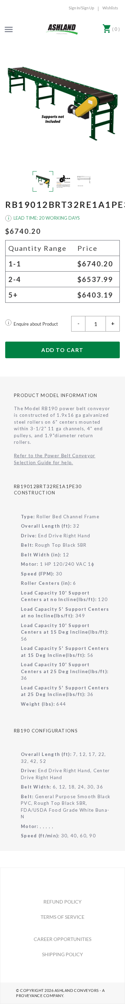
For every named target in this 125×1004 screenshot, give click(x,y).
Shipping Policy (62, 954)
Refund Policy (62, 902)
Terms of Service (62, 917)
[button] (62, 103)
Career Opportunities (62, 939)
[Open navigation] (8, 29)
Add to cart (62, 350)
